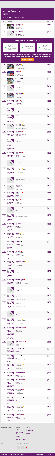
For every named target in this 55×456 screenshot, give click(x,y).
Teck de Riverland (18, 67)
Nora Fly (16, 273)
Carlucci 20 (17, 96)
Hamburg (17, 195)
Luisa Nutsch (18, 271)
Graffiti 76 (17, 290)
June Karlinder (18, 251)
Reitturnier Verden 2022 (8, 17)
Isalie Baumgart (18, 192)
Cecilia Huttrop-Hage (19, 279)
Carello (16, 180)
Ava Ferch (17, 100)
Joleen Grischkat (18, 152)
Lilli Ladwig (17, 233)
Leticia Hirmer (18, 64)
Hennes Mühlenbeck (19, 31)
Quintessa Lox (18, 103)
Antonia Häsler (18, 355)
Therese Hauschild (19, 414)
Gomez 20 (17, 297)
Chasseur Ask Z (18, 118)
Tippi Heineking (18, 223)
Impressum (18, 437)
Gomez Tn (17, 382)
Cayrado (16, 88)
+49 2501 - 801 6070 (50, 454)
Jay (16, 400)
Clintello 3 (17, 142)
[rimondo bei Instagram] (22, 447)
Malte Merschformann (19, 139)
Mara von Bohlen (18, 131)
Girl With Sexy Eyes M (19, 254)
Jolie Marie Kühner (19, 389)
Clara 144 (17, 163)
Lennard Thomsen (19, 215)
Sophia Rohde (18, 287)
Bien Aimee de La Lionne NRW (20, 134)
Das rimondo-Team (19, 432)
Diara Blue (17, 188)
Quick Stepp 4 (17, 74)
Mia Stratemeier (18, 311)
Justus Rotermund (19, 406)
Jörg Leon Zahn (18, 207)
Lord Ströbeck (18, 236)
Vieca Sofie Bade (18, 78)
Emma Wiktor (18, 160)
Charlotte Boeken (18, 168)
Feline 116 (17, 375)
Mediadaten (18, 430)
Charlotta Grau (18, 115)
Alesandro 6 (17, 244)
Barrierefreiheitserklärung (21, 439)
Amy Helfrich (18, 108)
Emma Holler (18, 295)
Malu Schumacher (19, 397)
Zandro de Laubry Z (18, 27)
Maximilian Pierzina (19, 348)
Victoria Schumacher (19, 379)
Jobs (17, 433)
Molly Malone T (18, 127)
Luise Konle (17, 71)
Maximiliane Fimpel (19, 364)
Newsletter (28, 433)
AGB (17, 435)
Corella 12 (17, 264)
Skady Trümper (18, 124)
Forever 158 (17, 330)
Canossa (17, 226)
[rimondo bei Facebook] (18, 447)
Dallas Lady (17, 210)
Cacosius (17, 155)
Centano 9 (17, 417)
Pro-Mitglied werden (27, 59)
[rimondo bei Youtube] (26, 447)
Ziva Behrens (18, 241)
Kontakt (17, 429)
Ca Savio (17, 202)
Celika (16, 314)
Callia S (16, 358)
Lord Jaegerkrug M (18, 34)
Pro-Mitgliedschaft (29, 430)
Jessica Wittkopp (18, 86)
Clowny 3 (17, 111)
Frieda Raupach (18, 24)
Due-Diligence (18, 282)
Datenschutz (18, 436)
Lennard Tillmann (18, 319)
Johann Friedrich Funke (20, 341)
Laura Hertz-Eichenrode (20, 327)
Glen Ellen (17, 344)
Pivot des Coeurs (18, 367)
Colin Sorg (17, 199)
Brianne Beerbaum (19, 93)
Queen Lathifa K (18, 392)
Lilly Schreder (18, 177)
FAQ (27, 432)
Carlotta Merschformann (20, 261)
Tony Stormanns (18, 302)
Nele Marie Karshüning (19, 372)
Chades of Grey (18, 81)
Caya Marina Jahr (19, 185)
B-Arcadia (17, 351)
